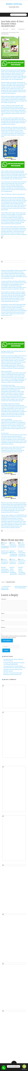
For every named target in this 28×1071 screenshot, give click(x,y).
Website (3, 627)
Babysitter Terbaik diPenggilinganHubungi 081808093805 (5, 552)
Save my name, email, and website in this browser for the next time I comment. (13, 636)
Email (3, 620)
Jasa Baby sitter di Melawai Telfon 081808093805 (20, 587)
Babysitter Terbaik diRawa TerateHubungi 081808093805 (22, 553)
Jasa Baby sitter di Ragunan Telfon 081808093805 (6, 588)
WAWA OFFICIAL (14, 4)
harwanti (13, 29)
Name (3, 613)
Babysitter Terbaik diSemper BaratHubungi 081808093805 (13, 571)
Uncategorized (21, 29)
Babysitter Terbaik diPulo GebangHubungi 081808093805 (13, 553)
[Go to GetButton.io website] (24, 1069)
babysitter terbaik (10, 582)
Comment (4, 599)
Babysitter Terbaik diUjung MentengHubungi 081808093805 (5, 570)
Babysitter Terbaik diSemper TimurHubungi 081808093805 (22, 571)
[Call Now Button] (4, 1068)
